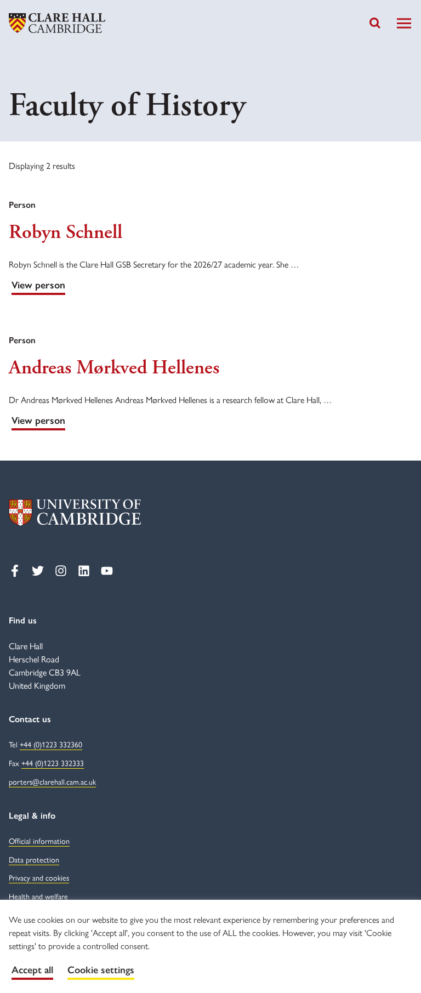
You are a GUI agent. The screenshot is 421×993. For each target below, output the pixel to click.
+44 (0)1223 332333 (52, 762)
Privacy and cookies (39, 877)
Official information (39, 840)
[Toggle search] (374, 23)
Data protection (34, 859)
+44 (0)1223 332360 (51, 744)
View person (38, 285)
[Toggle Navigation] (404, 23)
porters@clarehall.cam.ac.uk (52, 781)
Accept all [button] (32, 970)
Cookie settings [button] (100, 970)
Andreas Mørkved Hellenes (114, 368)
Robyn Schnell (65, 232)
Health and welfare (38, 895)
